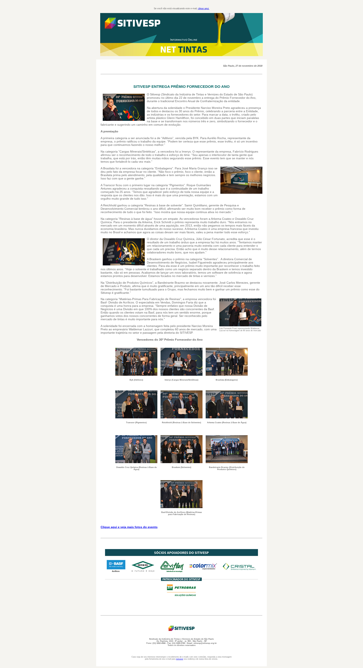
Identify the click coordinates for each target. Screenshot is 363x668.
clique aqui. (203, 8)
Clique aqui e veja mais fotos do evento (129, 527)
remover (179, 659)
